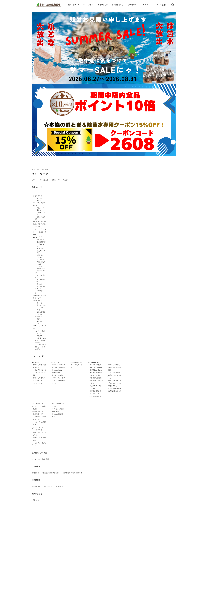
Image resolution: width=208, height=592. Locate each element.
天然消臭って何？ (39, 414)
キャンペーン (36, 362)
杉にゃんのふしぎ (95, 396)
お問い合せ (35, 500)
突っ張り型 (40, 260)
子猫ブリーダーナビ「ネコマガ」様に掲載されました (114, 383)
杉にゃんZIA (56, 180)
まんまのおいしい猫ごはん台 (41, 308)
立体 (38, 323)
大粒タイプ (40, 208)
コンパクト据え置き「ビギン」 (41, 251)
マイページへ (48, 486)
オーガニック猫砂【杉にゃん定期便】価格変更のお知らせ (96, 367)
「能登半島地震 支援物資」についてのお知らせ (96, 380)
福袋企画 (39, 336)
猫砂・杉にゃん (73, 5)
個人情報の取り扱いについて (72, 473)
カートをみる (36, 486)
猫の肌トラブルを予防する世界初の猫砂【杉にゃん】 (39, 224)
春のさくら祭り (38, 383)
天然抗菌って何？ (39, 411)
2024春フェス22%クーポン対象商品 (40, 347)
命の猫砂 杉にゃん (94, 362)
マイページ (147, 5)
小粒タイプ (40, 210)
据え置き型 (40, 239)
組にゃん (39, 321)
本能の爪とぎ (103, 5)
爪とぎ (65, 180)
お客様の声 (132, 5)
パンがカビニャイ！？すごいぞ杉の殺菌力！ (39, 406)
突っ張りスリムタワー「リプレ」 (41, 264)
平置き (39, 319)
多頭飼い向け (41, 268)
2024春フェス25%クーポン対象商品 (40, 340)
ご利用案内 (35, 473)
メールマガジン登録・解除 (40, 459)
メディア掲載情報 (114, 373)
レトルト (39, 198)
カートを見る (162, 5)
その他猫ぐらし (118, 5)
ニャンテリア (88, 5)
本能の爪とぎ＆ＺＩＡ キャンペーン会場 (39, 372)
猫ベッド (39, 284)
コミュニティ (55, 362)
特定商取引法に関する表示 (51, 473)
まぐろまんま (44, 180)
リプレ (34, 180)
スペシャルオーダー (75, 362)
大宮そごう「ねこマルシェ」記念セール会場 (39, 231)
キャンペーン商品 (39, 331)
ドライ (39, 200)
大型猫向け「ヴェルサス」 (41, 244)
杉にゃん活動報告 (114, 365)
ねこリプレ (40, 333)
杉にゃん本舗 (35, 169)
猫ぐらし (39, 303)
